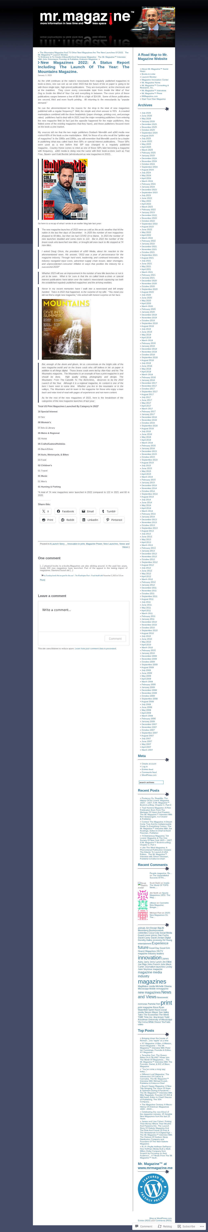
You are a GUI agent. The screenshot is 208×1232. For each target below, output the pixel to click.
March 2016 (147, 443)
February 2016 (149, 445)
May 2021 (146, 266)
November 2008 (149, 693)
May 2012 (146, 573)
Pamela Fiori (154, 1004)
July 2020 (146, 295)
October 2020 (148, 286)
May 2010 (146, 642)
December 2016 (149, 417)
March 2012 (147, 579)
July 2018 (146, 363)
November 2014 (149, 488)
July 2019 (146, 329)
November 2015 (149, 454)
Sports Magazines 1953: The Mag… (160, 895)
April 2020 (146, 303)
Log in (145, 766)
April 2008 (146, 713)
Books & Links (148, 74)
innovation (149, 957)
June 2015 (147, 468)
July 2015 (146, 465)
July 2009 (146, 670)
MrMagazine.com (150, 96)
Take (140, 1014)
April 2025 (146, 147)
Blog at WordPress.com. (161, 1218)
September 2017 (150, 391)
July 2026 (146, 113)
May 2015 (146, 471)
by (45, 575)
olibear (153, 903)
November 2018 (149, 352)
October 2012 (148, 559)
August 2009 (148, 667)
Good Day (154, 948)
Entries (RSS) (144, 1220)
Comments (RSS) (163, 1220)
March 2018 (147, 374)
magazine (157, 969)
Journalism (150, 966)
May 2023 (146, 201)
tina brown (159, 1017)
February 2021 (149, 275)
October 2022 (148, 221)
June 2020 (147, 298)
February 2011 (148, 616)
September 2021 (150, 255)
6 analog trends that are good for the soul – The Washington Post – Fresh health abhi (74, 575)
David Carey (144, 937)
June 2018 (147, 366)
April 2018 (146, 372)
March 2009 (147, 681)
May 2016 (146, 437)
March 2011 (147, 613)
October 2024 (148, 164)
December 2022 (149, 215)
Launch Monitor (149, 77)
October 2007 (148, 730)
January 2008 (148, 721)
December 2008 (149, 690)
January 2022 (148, 244)
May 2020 (146, 300)
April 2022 (146, 235)
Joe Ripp (142, 964)
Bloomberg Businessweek (151, 930)
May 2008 (146, 710)
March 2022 (147, 238)
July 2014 (146, 499)
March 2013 (147, 545)
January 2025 (148, 155)
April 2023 (146, 204)
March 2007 (147, 750)
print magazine (145, 1007)
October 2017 (148, 389)
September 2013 (150, 528)
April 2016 (146, 440)
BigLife (161, 928)
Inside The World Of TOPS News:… (159, 885)
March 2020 (147, 306)
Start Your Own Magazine (154, 99)
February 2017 (149, 411)
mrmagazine (162, 988)
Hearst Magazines (147, 951)
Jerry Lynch (156, 962)
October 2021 (148, 252)
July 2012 (146, 568)
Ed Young (167, 940)
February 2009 (149, 684)
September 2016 (150, 426)
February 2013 (149, 548)
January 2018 (148, 380)
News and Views (154, 994)
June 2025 (147, 141)
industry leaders (156, 953)
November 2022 (149, 218)
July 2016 (146, 431)
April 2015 (146, 474)
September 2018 (150, 357)
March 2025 (147, 150)
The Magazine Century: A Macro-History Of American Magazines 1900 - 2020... (156, 1106)
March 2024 (147, 181)
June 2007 (147, 741)
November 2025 (149, 127)
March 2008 (147, 716)
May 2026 (146, 118)
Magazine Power (94, 544)
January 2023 (148, 212)
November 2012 (149, 556)
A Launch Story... (58, 544)
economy (157, 940)
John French (153, 964)
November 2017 (149, 386)
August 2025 (148, 135)
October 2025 (148, 130)
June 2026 (147, 116)
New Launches (110, 544)
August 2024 (148, 170)
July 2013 (146, 534)
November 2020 (149, 283)
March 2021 (147, 272)
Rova (155, 1007)
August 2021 (148, 258)
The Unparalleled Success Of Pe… (159, 876)
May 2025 (146, 144)
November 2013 (149, 522)
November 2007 (149, 727)
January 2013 (148, 551)
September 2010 (150, 630)
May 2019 (146, 335)
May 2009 (146, 676)
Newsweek (162, 997)
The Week (164, 1014)
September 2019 (150, 323)
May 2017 (146, 403)
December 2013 (149, 519)
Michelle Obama (163, 986)
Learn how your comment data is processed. (96, 648)
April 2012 (146, 576)
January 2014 (148, 517)
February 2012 (149, 582)
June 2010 (147, 639)
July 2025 (146, 138)
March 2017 (147, 408)
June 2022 (147, 229)
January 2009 (148, 687)
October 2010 (148, 627)
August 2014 (148, 497)
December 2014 (149, 485)
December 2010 (149, 622)
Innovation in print (76, 544)
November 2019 (149, 317)
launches (160, 966)
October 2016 (148, 423)
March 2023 (147, 207)
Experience (160, 943)
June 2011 (147, 605)
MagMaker (143, 986)
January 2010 (148, 653)
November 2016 (149, 420)
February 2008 (149, 718)
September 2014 (150, 494)
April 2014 (146, 508)
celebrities (143, 933)
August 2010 (148, 633)
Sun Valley (164, 1012)
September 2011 (149, 596)
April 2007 (146, 747)
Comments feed (149, 772)
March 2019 (147, 340)
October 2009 (148, 662)
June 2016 (147, 434)
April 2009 (146, 679)
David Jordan (157, 937)
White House (154, 1022)
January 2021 (148, 278)
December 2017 (149, 383)
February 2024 (149, 184)
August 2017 (148, 394)
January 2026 (148, 121)
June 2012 (147, 571)
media (152, 986)
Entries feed (147, 769)
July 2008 (146, 704)
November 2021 (149, 249)
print (166, 1002)
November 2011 (149, 590)
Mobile (152, 988)
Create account (149, 764)
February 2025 (149, 153)
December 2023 (149, 190)
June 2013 (147, 536)
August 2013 (148, 531)
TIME (140, 1017)
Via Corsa (143, 1022)
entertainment (144, 943)
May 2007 (146, 744)
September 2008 (150, 699)
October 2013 (148, 525)
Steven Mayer (151, 1012)
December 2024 (149, 158)
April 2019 (146, 337)
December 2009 (149, 656)
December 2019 (149, 315)
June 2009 (147, 673)
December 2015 (149, 451)
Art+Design (151, 928)
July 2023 (146, 195)
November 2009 (149, 659)
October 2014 (148, 491)
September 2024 (150, 167)
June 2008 (147, 707)
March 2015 (147, 477)
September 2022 (150, 224)
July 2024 (146, 172)
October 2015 (148, 457)
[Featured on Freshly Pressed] (153, 1203)
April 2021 (146, 269)
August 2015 (148, 463)
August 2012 (148, 565)
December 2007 (149, 724)
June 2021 (147, 263)
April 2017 (146, 406)
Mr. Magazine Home (151, 82)
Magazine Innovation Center (155, 80)
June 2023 (147, 198)
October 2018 (148, 354)
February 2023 (149, 209)
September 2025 (150, 133)
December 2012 (149, 554)
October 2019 (148, 320)
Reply (42, 580)
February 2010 (149, 650)
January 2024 (148, 187)
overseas (142, 1004)
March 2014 (147, 511)
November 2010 (149, 625)
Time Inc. (148, 1017)
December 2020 (149, 281)
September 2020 (150, 289)
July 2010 (146, 636)
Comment (115, 638)
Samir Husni (154, 1010)
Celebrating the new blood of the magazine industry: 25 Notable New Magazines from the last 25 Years (156, 1115)
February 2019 (149, 343)
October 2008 (148, 696)
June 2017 (147, 400)
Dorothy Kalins (145, 940)
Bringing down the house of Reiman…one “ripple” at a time (154, 1039)
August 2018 (148, 360)
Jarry (146, 962)
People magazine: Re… (161, 873)
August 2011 (148, 599)
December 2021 (149, 246)
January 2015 (148, 482)
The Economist (150, 1014)
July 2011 (146, 602)
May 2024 (146, 175)
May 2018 (146, 369)
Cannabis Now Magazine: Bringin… (159, 905)
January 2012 (148, 585)
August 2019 (148, 326)
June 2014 (147, 502)
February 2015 (149, 480)
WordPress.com (149, 775)
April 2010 (146, 645)
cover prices (151, 935)
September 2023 (150, 192)
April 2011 (146, 610)
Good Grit (165, 948)
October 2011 (148, 593)
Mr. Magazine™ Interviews (154, 90)
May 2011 (146, 608)
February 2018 (149, 377)
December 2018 (149, 349)
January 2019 (148, 346)
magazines (152, 981)
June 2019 (147, 332)
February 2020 (149, 309)
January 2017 (148, 414)
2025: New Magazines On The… (160, 915)
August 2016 (148, 428)
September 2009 (150, 664)
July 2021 (146, 261)
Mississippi (143, 988)
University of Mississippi (160, 1019)
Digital (168, 937)
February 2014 (149, 514)
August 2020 (148, 292)
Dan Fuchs (163, 935)
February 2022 (149, 241)
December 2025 (149, 124)
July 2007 (146, 738)
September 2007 (150, 733)
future (143, 947)
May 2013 (146, 539)
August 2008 (148, 701)
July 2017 (146, 397)
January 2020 (148, 312)
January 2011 (148, 619)
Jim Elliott (166, 962)
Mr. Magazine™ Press (152, 93)
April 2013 (146, 542)
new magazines (149, 992)
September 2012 (150, 562)
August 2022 (148, 226)
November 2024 (149, 161)
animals (141, 928)
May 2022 (146, 232)
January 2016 (148, 448)
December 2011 (149, 588)
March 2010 (147, 647)
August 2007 (148, 736)
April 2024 (146, 178)
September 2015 (150, 460)
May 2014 (146, 505)
